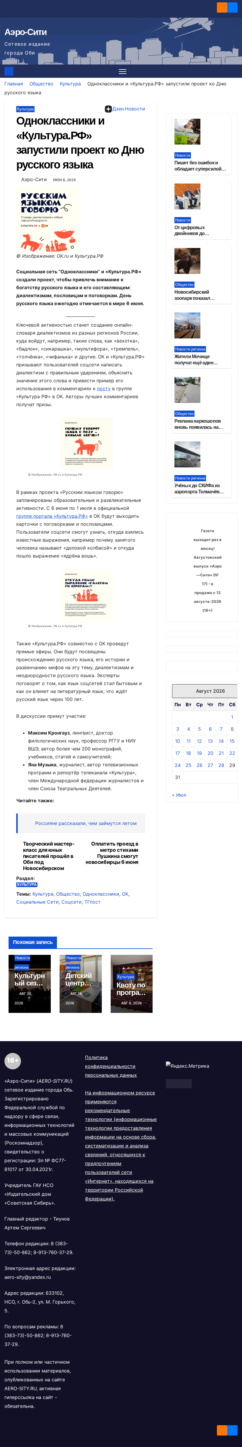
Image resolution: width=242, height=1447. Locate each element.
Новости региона (190, 349)
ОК (125, 894)
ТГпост (92, 902)
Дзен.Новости (128, 109)
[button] (234, 71)
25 (189, 765)
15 (232, 741)
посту (104, 388)
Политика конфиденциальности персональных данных (111, 1066)
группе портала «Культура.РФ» (52, 516)
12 (199, 741)
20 (210, 753)
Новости (182, 155)
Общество (41, 84)
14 (221, 741)
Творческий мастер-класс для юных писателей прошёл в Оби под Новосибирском (49, 856)
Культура (70, 84)
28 (221, 765)
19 (199, 753)
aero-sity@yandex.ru (27, 1277)
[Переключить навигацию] (122, 71)
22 (232, 753)
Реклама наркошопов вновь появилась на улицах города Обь (197, 427)
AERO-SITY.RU (20, 1388)
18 (188, 753)
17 (177, 753)
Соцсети (71, 902)
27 (210, 765)
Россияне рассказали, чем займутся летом (86, 823)
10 (177, 741)
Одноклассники (101, 894)
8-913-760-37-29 (52, 1252)
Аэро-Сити (25, 32)
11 (189, 741)
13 (210, 741)
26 (199, 765)
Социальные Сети (37, 902)
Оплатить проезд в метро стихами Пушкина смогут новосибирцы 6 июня (112, 853)
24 (178, 765)
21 (221, 753)
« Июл (179, 795)
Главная (13, 84)
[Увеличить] (73, 425)
